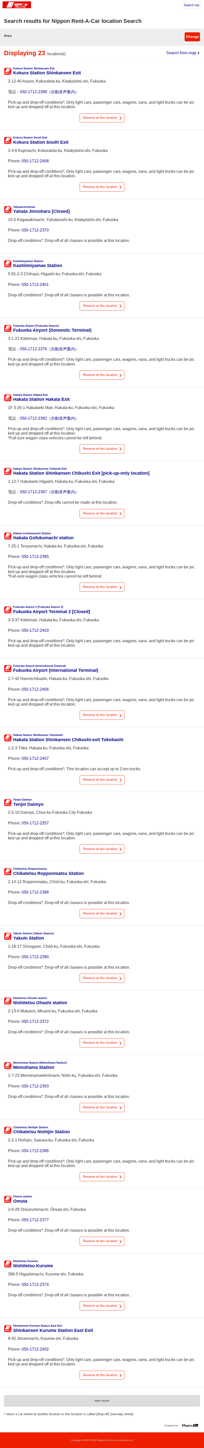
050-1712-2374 (35, 1284)
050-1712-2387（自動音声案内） (49, 492)
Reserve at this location (100, 118)
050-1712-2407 (35, 758)
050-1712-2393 (35, 1086)
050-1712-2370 (35, 230)
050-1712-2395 (35, 556)
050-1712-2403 (35, 630)
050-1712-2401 (35, 284)
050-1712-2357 (35, 823)
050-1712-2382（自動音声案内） (49, 418)
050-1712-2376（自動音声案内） (49, 349)
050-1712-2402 (35, 1349)
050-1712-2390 (35, 957)
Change (192, 37)
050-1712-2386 (35, 1151)
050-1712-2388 (35, 892)
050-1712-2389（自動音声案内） (49, 92)
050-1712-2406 (35, 689)
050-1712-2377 (35, 1220)
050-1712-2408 (35, 161)
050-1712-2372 (35, 1021)
